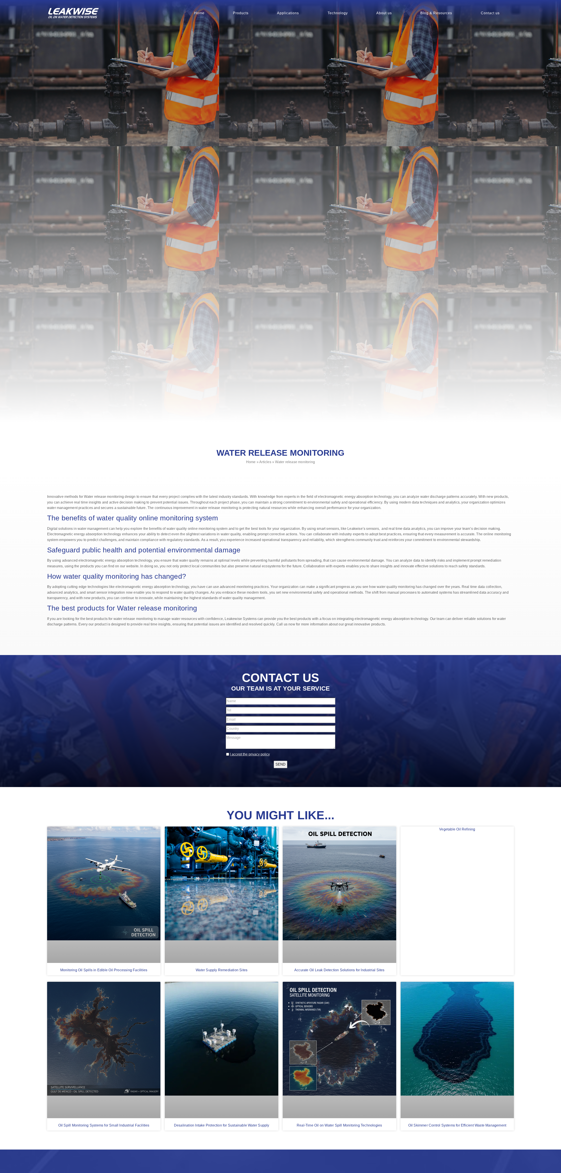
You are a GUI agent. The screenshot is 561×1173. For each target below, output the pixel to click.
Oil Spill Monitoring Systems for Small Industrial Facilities (103, 1125)
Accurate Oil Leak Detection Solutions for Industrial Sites (339, 970)
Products (241, 13)
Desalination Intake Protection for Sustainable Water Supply (221, 1125)
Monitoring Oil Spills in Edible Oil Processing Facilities (103, 970)
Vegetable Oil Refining (457, 829)
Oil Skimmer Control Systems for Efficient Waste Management (457, 1125)
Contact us (490, 13)
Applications (288, 13)
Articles (265, 462)
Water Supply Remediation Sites (221, 970)
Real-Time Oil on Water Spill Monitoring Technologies (339, 1125)
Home (199, 13)
